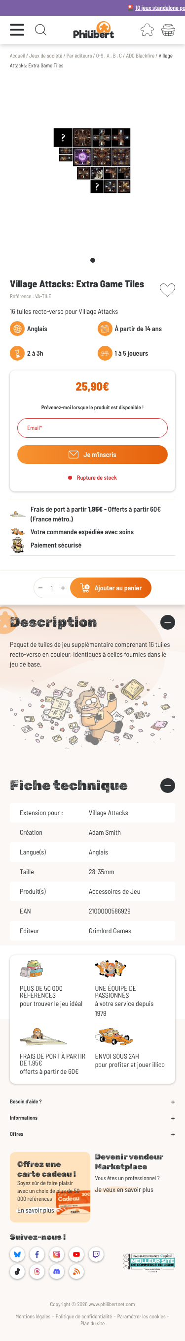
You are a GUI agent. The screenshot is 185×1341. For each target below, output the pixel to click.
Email (33, 428)
